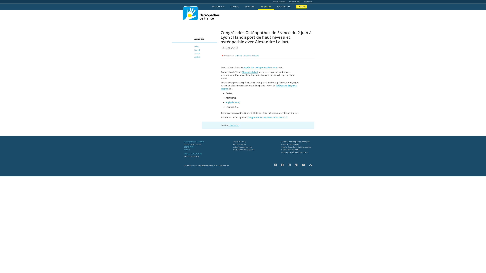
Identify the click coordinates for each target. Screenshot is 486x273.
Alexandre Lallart (250, 72)
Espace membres (294, 2)
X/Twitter (238, 55)
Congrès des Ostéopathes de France (259, 67)
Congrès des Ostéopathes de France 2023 (267, 117)
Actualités (266, 6)
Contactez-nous (239, 141)
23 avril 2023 (233, 125)
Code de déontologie (290, 144)
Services (234, 6)
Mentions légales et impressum (294, 152)
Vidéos (197, 53)
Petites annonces (279, 2)
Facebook (247, 55)
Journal (197, 50)
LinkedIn (255, 55)
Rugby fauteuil (232, 102)
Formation (250, 6)
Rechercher (308, 2)
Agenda (197, 57)
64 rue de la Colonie (192, 144)
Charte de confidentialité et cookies (296, 147)
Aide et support (239, 144)
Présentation (218, 6)
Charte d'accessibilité (290, 149)
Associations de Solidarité (244, 149)
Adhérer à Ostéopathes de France (295, 141)
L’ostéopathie (283, 6)
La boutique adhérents (242, 147)
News (196, 46)
